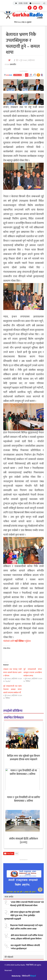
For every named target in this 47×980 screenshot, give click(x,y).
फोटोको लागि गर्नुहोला (17, 641)
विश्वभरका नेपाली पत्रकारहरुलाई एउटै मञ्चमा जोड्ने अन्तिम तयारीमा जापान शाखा (26, 927)
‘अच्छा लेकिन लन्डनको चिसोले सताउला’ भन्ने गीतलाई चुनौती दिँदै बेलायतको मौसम (27, 904)
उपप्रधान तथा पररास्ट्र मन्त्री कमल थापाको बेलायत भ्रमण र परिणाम (12, 672)
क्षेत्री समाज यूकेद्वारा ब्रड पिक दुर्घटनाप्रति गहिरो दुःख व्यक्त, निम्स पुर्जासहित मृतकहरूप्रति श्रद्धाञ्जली (22, 915)
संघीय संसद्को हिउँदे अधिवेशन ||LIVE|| (23, 840)
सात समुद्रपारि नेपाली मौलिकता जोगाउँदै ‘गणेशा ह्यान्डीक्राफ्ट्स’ (25, 947)
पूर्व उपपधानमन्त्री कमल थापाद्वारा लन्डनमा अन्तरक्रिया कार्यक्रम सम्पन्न (33, 672)
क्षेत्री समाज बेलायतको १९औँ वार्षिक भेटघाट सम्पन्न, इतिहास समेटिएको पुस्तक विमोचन (27, 937)
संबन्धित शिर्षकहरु (14, 717)
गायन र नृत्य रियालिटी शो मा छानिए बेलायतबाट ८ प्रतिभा (23, 799)
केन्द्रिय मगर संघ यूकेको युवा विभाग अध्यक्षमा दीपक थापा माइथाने (23, 758)
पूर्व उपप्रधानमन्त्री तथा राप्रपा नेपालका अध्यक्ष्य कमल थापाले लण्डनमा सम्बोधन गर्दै (12, 689)
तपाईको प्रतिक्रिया (12, 711)
